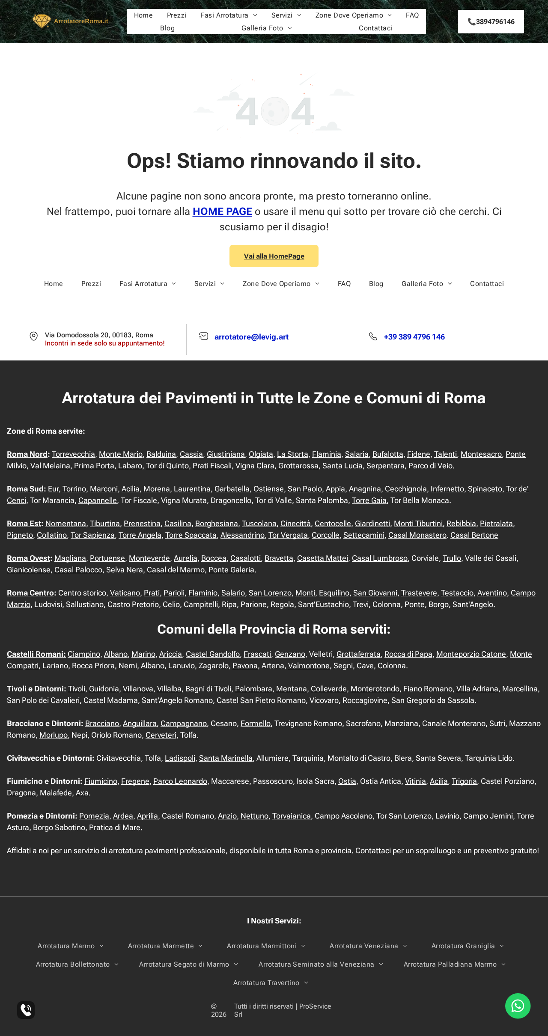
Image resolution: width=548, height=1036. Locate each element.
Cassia (191, 454)
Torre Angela (140, 534)
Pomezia (94, 815)
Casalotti (245, 558)
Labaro (130, 465)
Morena (156, 488)
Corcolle (326, 534)
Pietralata (496, 523)
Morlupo (53, 734)
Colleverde (329, 688)
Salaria (357, 454)
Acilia (131, 488)
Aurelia (185, 558)
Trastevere (419, 592)
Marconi (104, 488)
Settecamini (363, 534)
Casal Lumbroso (380, 558)
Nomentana (65, 523)
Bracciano (102, 723)
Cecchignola (406, 488)
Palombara (253, 688)
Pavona (245, 665)
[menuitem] (144, 15)
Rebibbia (461, 523)
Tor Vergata (288, 534)
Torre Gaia (369, 500)
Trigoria (464, 781)
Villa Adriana (477, 688)
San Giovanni (375, 592)
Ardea (123, 815)
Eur (53, 488)
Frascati (257, 653)
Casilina (177, 523)
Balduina (161, 454)
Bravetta (279, 558)
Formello (256, 723)
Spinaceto (485, 488)
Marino (143, 653)
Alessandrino (242, 534)
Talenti (445, 454)
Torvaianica (291, 815)
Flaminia (326, 454)
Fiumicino (100, 781)
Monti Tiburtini (418, 523)
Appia (335, 488)
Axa (82, 792)
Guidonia (104, 688)
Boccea (213, 558)
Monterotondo (375, 688)
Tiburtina (105, 523)
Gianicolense (29, 569)
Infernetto (447, 488)
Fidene (418, 454)
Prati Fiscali (212, 465)
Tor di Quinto (167, 465)
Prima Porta (94, 465)
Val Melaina (50, 465)
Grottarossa (298, 465)
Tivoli (76, 688)
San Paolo (305, 488)
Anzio (227, 815)
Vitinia (415, 781)
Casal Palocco (78, 569)
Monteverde (149, 558)
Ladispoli (180, 757)
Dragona (21, 792)
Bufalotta (387, 454)
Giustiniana (226, 454)
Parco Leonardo (180, 781)
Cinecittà (295, 523)
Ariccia (170, 653)
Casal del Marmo (176, 569)
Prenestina (142, 523)
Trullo (452, 558)
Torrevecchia (73, 454)
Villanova (138, 688)
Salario (233, 592)
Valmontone (309, 665)
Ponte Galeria (231, 569)
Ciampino (84, 653)
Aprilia (147, 815)
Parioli (174, 592)
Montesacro (481, 454)
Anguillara (140, 723)
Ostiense (268, 488)
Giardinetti (372, 523)
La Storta (292, 454)
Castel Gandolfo (213, 653)
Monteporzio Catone (471, 653)
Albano (116, 653)
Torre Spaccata (191, 534)
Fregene (135, 781)
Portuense (107, 558)
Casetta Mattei (322, 558)
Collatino (52, 534)
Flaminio (202, 592)
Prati (152, 592)
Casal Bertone (474, 534)
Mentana (291, 688)
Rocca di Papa (408, 653)
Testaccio (457, 592)
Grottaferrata (359, 653)
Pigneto (20, 534)
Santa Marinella (226, 757)
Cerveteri (161, 734)
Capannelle (97, 500)
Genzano (290, 653)
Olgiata (261, 454)
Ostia (347, 781)
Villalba (169, 688)
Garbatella (232, 488)
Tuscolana (259, 523)
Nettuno (254, 815)
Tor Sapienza (93, 534)
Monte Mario (121, 454)
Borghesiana (216, 523)
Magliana (70, 558)
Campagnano (184, 723)
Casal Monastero (417, 534)
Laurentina (192, 488)
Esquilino (334, 592)
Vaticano (125, 592)
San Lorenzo (270, 592)
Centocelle (333, 523)
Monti (305, 592)
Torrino (74, 488)
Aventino (492, 592)
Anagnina (365, 488)
